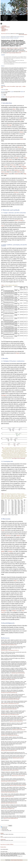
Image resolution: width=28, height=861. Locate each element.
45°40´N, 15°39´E (19, 220)
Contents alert (3, 839)
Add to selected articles (23, 34)
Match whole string (5, 829)
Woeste (19, 147)
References (3, 30)
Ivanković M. (21, 48)
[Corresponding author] (12, 36)
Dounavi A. (16, 48)
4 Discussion (3, 28)
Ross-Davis (9, 159)
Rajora (15, 580)
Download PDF (21, 96)
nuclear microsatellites (11, 86)
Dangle (16, 157)
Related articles (3, 847)
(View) (7, 89)
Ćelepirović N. (3, 48)
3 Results (2, 27)
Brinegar (10, 125)
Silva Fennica (3, 33)
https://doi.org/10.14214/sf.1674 (15, 52)
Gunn (8, 170)
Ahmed (25, 168)
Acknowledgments (4, 29)
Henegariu (3, 395)
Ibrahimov (17, 170)
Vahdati (16, 173)
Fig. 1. (3, 447)
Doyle (2, 225)
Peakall (17, 353)
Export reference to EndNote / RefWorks (7, 844)
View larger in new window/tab (18, 458)
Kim (11, 171)
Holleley (21, 132)
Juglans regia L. (19, 86)
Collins (21, 139)
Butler (14, 109)
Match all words (4, 828)
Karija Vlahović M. (10, 48)
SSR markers (3, 86)
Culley (2, 530)
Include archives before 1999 (6, 830)
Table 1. (3, 285)
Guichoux (16, 192)
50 (8, 33)
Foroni (11, 164)
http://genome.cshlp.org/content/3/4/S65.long (9, 692)
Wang (21, 119)
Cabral (14, 166)
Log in (2, 836)
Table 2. (3, 493)
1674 (15, 33)
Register (2, 833)
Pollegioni (23, 166)
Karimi (2, 171)
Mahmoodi (19, 171)
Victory (25, 157)
